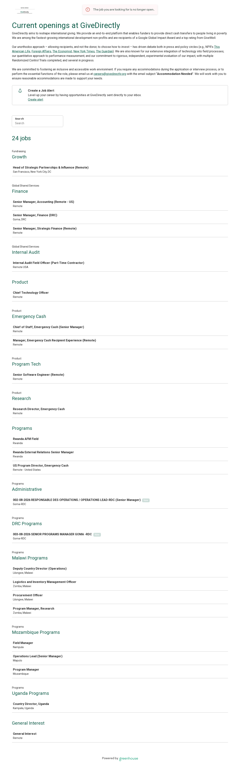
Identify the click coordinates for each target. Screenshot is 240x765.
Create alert (35, 99)
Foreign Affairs (41, 51)
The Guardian (104, 51)
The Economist (62, 51)
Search (19, 118)
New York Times (84, 51)
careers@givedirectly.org (110, 74)
